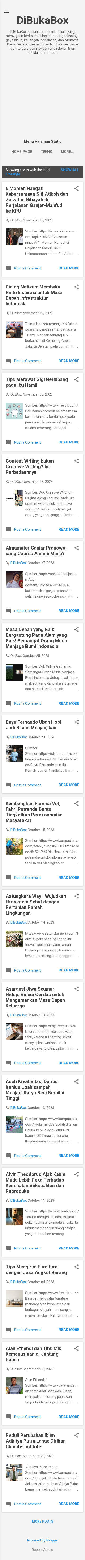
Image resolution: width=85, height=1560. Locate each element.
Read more (69, 268)
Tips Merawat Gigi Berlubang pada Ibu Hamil (37, 382)
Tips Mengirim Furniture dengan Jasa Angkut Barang (36, 1269)
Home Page (21, 152)
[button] (76, 189)
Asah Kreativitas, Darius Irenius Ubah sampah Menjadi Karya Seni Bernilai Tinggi (35, 1090)
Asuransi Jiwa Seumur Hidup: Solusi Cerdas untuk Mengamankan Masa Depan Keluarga (35, 997)
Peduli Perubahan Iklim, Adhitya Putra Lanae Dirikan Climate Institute (36, 1441)
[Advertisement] (42, 98)
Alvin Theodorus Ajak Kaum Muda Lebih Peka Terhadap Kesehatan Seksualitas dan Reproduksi (35, 1182)
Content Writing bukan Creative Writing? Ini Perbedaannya (30, 466)
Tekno (46, 152)
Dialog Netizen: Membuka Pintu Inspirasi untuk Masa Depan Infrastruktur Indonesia (34, 295)
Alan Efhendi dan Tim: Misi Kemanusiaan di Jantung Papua (34, 1354)
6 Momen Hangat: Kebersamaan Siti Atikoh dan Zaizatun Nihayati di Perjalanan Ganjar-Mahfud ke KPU (37, 200)
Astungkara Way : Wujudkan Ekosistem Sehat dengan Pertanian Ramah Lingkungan (36, 904)
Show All (70, 170)
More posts (42, 1521)
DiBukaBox (42, 20)
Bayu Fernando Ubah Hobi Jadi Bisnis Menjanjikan (33, 724)
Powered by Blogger (42, 1540)
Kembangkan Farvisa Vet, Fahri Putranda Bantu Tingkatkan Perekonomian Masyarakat (34, 812)
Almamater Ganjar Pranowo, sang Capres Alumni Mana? (36, 550)
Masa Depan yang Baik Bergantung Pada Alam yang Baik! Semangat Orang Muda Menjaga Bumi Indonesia (36, 638)
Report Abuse (42, 1550)
